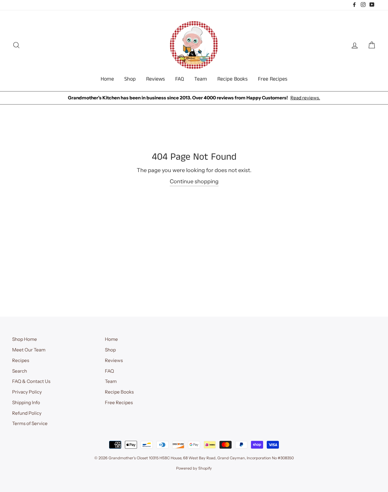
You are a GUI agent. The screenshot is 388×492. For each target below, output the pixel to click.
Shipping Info (26, 402)
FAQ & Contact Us (31, 381)
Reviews (155, 79)
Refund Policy (27, 413)
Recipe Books (232, 79)
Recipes (20, 360)
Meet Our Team (28, 350)
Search (19, 371)
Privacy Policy (27, 392)
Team (200, 79)
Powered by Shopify (194, 468)
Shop (130, 79)
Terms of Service (30, 423)
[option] (194, 98)
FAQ (179, 79)
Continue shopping (194, 181)
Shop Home (24, 339)
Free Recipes (272, 79)
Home (107, 79)
